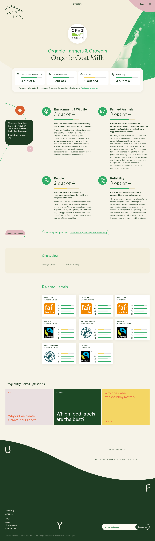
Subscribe (142, 527)
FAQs (7, 518)
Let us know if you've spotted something (88, 232)
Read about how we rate (89, 88)
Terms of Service (64, 535)
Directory (9, 510)
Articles (9, 513)
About (8, 522)
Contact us (10, 528)
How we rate (11, 525)
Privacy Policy (49, 535)
